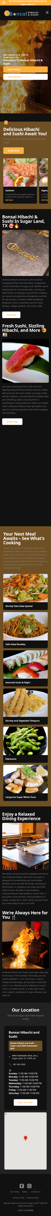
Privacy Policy (33, 1197)
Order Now (13, 150)
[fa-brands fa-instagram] (29, 1186)
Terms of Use (18, 1197)
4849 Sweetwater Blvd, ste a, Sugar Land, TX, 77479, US (25, 1057)
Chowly (29, 1210)
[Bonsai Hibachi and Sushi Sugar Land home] (21, 13)
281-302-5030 (19, 1064)
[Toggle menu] (47, 12)
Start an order (25, 1102)
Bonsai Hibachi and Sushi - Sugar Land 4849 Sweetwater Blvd (24, 1046)
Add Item (9, 200)
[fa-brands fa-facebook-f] (22, 1186)
